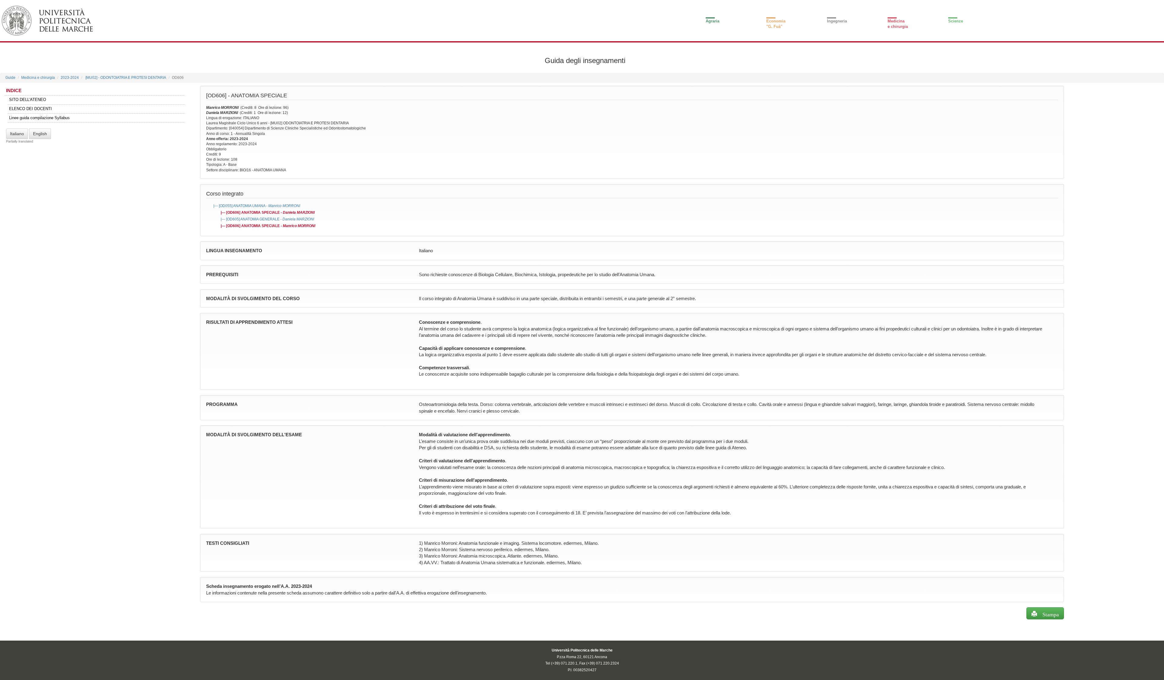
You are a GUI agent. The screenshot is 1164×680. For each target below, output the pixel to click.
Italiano (17, 133)
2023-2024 (70, 77)
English (40, 133)
